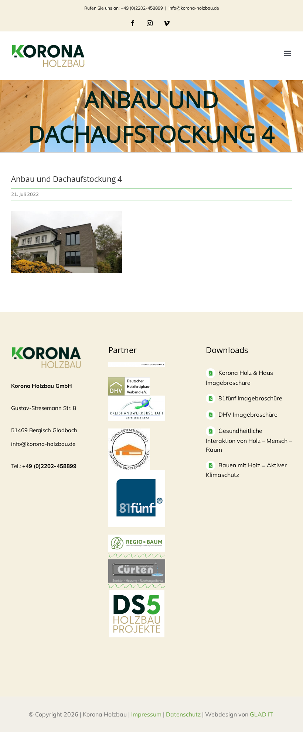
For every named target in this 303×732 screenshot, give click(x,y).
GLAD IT (262, 714)
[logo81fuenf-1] (136, 473)
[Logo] (129, 432)
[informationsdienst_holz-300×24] (136, 365)
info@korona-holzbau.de (193, 8)
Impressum (146, 714)
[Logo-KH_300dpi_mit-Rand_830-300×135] (136, 399)
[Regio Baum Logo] (136, 538)
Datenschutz (183, 714)
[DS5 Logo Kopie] (136, 598)
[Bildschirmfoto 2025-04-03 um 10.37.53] (136, 562)
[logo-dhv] (129, 380)
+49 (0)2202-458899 (49, 466)
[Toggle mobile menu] (288, 53)
